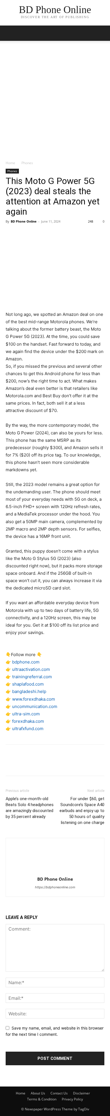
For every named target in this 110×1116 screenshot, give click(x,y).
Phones (27, 162)
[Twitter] (24, 234)
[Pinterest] (37, 234)
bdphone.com (25, 662)
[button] (102, 33)
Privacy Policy (72, 1099)
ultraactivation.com (31, 669)
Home (10, 162)
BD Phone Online (24, 221)
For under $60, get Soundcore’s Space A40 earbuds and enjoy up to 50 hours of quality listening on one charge (82, 810)
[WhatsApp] (50, 234)
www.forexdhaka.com (33, 699)
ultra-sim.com (26, 713)
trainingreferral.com (32, 676)
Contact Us (59, 1093)
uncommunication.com (34, 706)
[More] (63, 234)
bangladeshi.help (29, 691)
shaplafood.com (28, 684)
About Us (38, 1093)
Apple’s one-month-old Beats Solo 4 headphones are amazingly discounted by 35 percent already (30, 807)
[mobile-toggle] (10, 33)
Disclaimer (81, 1093)
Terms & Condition (41, 1099)
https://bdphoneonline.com (55, 887)
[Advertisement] (55, 102)
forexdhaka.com (28, 721)
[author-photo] (55, 871)
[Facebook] (11, 234)
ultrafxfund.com (27, 728)
